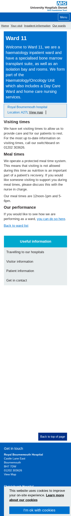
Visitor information (19, 261)
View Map (10, 474)
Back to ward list (16, 226)
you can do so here (51, 219)
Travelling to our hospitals (25, 252)
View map (36, 112)
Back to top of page (52, 436)
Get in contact (16, 280)
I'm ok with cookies (39, 510)
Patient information (20, 271)
